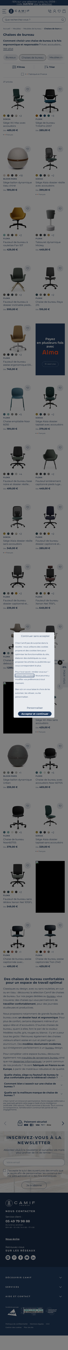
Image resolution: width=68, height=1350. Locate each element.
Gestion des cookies (24, 675)
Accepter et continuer (34, 713)
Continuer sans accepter (35, 636)
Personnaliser (35, 707)
